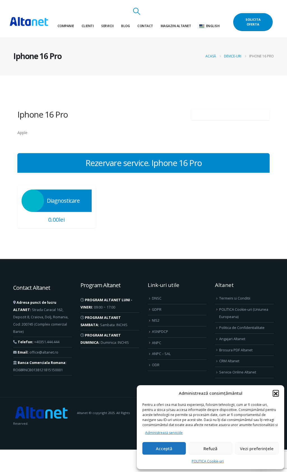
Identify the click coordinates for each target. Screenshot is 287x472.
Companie (65, 26)
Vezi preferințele (257, 448)
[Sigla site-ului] (28, 22)
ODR (155, 365)
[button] (276, 393)
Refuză (210, 448)
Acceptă (164, 448)
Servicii (107, 26)
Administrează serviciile (164, 432)
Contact (145, 26)
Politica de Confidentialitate (242, 327)
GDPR (156, 309)
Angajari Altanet (232, 339)
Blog (125, 26)
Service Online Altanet (237, 372)
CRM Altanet (229, 361)
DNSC (156, 298)
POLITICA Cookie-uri (208, 461)
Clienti (88, 26)
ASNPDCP (160, 331)
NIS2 (155, 320)
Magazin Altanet (176, 26)
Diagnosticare (63, 200)
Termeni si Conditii (234, 298)
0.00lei (56, 219)
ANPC (156, 342)
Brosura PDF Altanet (236, 350)
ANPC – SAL (161, 353)
